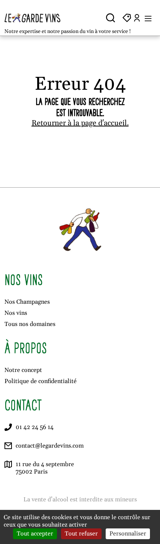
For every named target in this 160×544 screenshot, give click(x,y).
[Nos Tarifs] (126, 17)
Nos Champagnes (27, 302)
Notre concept (23, 370)
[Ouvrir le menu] (148, 17)
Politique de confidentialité (40, 381)
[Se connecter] (137, 18)
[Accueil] (38, 18)
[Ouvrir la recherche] (110, 17)
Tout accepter (35, 533)
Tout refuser (81, 533)
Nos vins (15, 313)
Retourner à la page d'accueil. (80, 123)
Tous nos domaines (29, 324)
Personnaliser (127, 533)
